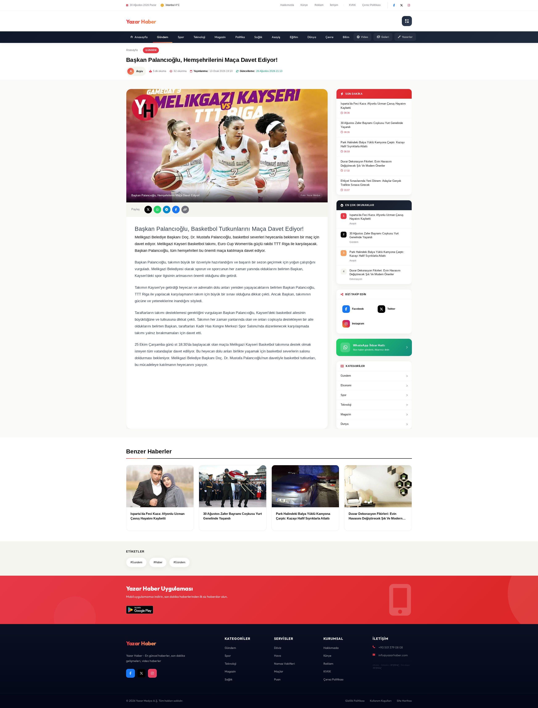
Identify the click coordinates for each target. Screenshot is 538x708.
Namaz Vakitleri (284, 663)
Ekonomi (346, 385)
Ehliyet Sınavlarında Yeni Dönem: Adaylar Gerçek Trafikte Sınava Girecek (371, 183)
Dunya (344, 423)
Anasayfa (141, 37)
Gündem (162, 37)
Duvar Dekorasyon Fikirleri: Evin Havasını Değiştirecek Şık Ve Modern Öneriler (366, 163)
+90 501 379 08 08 (390, 647)
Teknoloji (199, 37)
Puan (277, 679)
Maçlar (278, 671)
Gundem (346, 375)
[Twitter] (401, 5)
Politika (240, 37)
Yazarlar (407, 37)
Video (364, 37)
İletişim (334, 5)
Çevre (330, 37)
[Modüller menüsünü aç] (407, 21)
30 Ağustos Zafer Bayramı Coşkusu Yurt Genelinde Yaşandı (372, 125)
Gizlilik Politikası (355, 700)
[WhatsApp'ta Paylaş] (157, 209)
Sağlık (258, 37)
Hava (277, 656)
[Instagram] (409, 5)
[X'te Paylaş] (148, 209)
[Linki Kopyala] (185, 209)
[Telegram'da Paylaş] (166, 209)
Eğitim (294, 37)
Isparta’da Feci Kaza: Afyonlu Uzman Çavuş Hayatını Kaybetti (373, 105)
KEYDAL (394, 665)
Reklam (319, 5)
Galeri (385, 37)
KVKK (352, 5)
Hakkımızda (287, 5)
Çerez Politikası (371, 5)
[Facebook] (394, 5)
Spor (181, 37)
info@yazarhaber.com (393, 655)
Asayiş (276, 37)
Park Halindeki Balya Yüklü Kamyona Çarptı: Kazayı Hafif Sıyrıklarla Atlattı (373, 144)
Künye (304, 5)
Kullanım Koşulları (381, 700)
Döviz (277, 648)
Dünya (311, 37)
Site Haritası (404, 700)
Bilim (346, 37)
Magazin (220, 37)
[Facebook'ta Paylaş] (176, 209)
